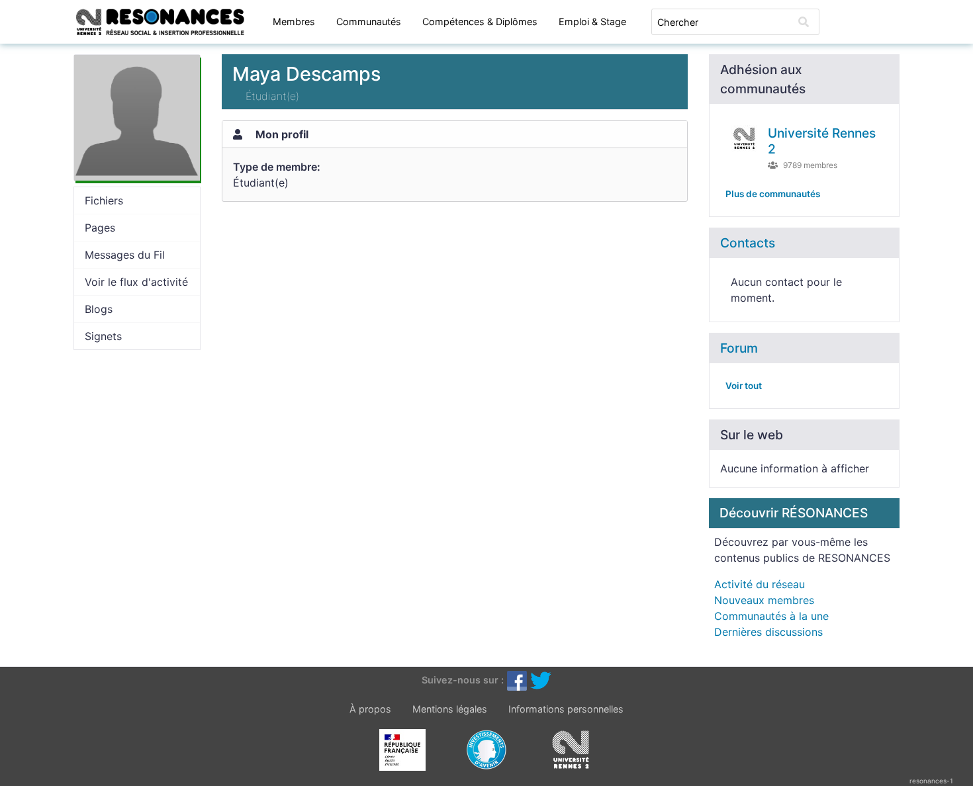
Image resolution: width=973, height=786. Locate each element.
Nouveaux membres (764, 600)
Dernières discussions (768, 631)
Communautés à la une (771, 616)
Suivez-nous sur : (463, 679)
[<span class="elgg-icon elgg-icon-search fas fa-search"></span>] (803, 22)
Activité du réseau (759, 584)
